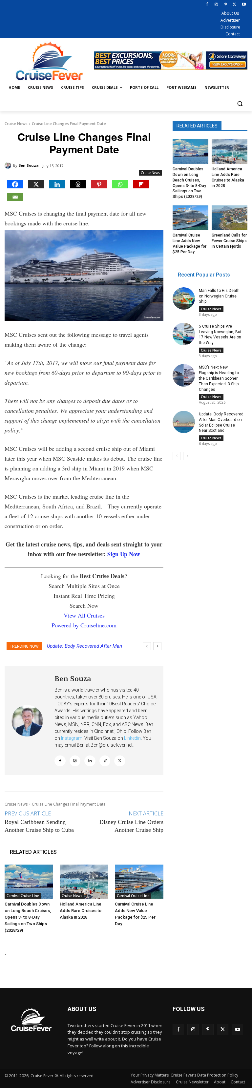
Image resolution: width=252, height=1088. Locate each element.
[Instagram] (216, 5)
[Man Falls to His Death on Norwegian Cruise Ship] (184, 298)
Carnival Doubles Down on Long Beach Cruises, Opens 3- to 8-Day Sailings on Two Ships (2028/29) (28, 917)
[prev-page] (177, 456)
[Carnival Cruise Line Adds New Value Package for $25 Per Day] (139, 882)
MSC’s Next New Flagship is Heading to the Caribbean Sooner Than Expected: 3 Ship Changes (219, 378)
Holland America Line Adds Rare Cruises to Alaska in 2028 (80, 911)
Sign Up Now (123, 554)
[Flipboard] (141, 184)
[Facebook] (207, 5)
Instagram (71, 738)
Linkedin (132, 738)
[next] (157, 646)
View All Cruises (84, 615)
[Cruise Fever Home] (49, 61)
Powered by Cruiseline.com (84, 625)
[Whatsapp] (120, 184)
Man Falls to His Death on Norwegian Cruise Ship (219, 296)
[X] (234, 5)
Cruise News (16, 123)
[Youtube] (243, 5)
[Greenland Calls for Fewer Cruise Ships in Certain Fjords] (229, 217)
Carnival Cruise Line (23, 895)
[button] (239, 103)
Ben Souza (28, 165)
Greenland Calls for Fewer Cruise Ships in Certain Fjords (229, 241)
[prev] (147, 646)
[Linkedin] (57, 184)
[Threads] (78, 184)
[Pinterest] (225, 5)
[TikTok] (105, 761)
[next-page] (187, 456)
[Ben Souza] (9, 165)
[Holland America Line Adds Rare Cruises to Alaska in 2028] (84, 882)
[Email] (15, 197)
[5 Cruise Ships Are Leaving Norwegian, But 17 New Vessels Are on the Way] (184, 334)
